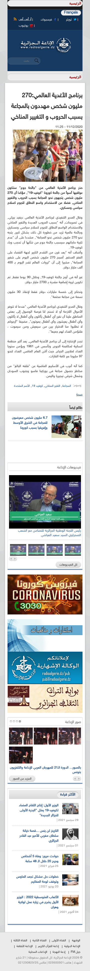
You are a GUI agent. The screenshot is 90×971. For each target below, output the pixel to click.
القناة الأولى (59, 940)
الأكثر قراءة (67, 794)
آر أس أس (25, 19)
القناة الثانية (39, 940)
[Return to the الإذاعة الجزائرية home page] (45, 39)
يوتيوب (23, 26)
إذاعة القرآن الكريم (48, 946)
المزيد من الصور (22, 778)
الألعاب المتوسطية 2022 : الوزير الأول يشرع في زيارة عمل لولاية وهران (37, 902)
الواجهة (76, 940)
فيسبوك (46, 20)
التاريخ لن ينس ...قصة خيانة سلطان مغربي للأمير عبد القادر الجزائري (39, 836)
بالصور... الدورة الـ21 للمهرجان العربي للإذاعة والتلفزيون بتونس (45, 770)
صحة (79, 395)
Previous (11, 558)
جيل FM (75, 952)
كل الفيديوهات (68, 565)
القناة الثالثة (20, 940)
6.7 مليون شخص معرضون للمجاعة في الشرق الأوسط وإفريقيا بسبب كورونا (30, 423)
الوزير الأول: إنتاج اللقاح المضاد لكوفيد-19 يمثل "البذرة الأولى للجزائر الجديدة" (38, 810)
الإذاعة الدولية (72, 946)
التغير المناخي (52, 386)
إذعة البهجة (59, 952)
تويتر (69, 20)
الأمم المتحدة (22, 386)
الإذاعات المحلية (37, 952)
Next (15, 558)
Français (71, 12)
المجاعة (66, 386)
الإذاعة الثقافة (24, 946)
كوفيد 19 (37, 386)
